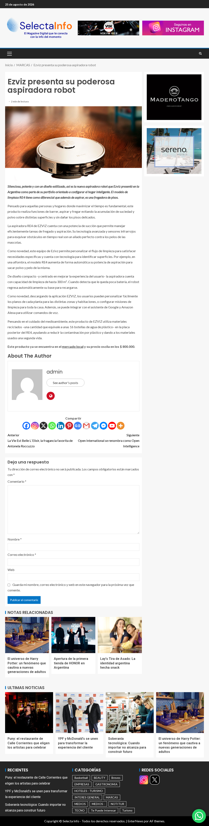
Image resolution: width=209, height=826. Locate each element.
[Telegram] (95, 426)
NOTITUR (117, 804)
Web (11, 570)
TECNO (79, 810)
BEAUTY (99, 777)
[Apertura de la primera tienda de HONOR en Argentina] (73, 635)
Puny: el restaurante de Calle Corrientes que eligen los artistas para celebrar (29, 743)
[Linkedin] (60, 426)
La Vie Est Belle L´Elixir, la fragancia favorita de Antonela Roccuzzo (40, 440)
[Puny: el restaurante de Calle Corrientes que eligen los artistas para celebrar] (29, 712)
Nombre (15, 539)
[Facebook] (26, 426)
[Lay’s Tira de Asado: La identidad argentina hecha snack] (120, 635)
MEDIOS (80, 804)
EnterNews (135, 821)
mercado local (72, 346)
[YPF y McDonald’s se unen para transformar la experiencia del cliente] (79, 712)
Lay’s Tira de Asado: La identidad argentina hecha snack (117, 663)
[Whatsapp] (52, 426)
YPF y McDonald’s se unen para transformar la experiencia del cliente (78, 743)
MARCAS (112, 797)
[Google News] (78, 426)
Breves (115, 777)
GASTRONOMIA (106, 784)
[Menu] (9, 53)
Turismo (127, 810)
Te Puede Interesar (103, 810)
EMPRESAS (81, 784)
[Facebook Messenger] (103, 426)
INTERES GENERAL (87, 797)
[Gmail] (86, 426)
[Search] (200, 53)
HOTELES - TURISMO (88, 790)
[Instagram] (35, 426)
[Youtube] (112, 426)
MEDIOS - (98, 804)
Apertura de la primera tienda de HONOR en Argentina (71, 663)
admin (55, 371)
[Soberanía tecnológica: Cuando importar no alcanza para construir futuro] (130, 712)
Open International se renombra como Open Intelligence (108, 440)
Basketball (81, 777)
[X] (43, 426)
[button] (9, 53)
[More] (121, 426)
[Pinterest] (69, 426)
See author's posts (65, 383)
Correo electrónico (22, 554)
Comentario (17, 481)
